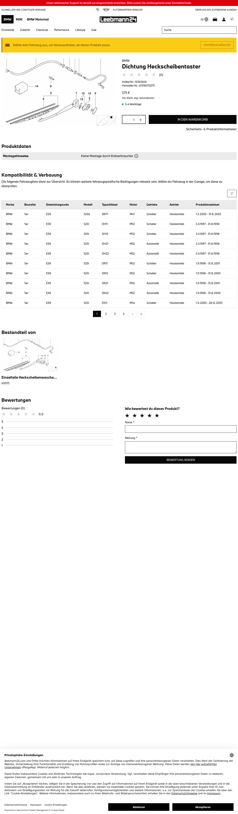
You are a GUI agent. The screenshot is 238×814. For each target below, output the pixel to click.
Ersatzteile (7, 30)
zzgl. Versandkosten (144, 97)
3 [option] (115, 314)
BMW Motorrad (38, 19)
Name (129, 422)
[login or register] (224, 19)
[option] (132, 314)
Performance (61, 30)
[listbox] (119, 314)
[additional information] (136, 156)
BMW (7, 19)
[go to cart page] (233, 19)
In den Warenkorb (193, 119)
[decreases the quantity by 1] (128, 119)
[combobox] (199, 30)
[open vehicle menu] (215, 19)
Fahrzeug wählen (217, 45)
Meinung (131, 438)
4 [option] (124, 314)
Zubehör (25, 30)
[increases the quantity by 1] (139, 119)
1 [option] (97, 314)
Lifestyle (80, 30)
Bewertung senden (181, 460)
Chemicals (42, 30)
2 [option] (106, 314)
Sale (94, 30)
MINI (19, 19)
